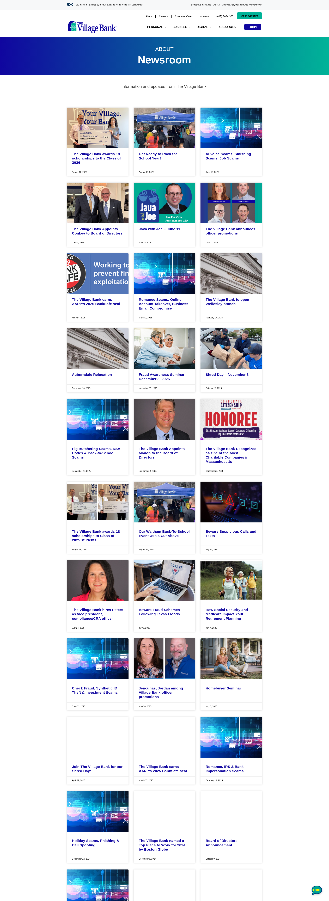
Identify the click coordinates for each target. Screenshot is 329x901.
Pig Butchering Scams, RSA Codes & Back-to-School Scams (96, 453)
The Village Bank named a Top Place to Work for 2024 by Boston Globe (162, 845)
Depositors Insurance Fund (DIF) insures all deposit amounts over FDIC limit (226, 4)
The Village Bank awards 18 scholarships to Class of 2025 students (96, 535)
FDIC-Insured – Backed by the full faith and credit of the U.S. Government (109, 4)
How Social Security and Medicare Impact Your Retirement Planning (227, 614)
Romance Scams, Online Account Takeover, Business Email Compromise (163, 304)
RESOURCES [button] (227, 27)
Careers (163, 16)
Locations (204, 16)
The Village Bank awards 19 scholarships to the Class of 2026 (96, 158)
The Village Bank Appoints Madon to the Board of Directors (162, 453)
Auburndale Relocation (92, 375)
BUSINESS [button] (180, 27)
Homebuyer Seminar (223, 688)
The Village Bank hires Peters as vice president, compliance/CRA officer (97, 614)
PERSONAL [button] (155, 27)
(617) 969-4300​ (224, 16)
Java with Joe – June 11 (159, 229)
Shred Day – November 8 (227, 375)
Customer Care (183, 16)
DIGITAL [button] (202, 27)
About (148, 16)
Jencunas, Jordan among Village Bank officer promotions (161, 692)
